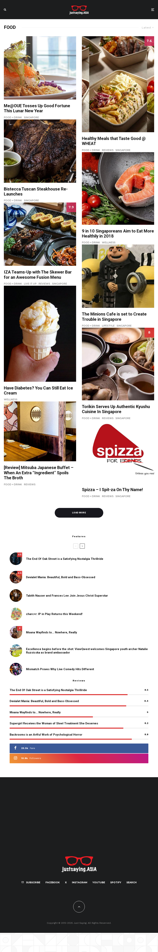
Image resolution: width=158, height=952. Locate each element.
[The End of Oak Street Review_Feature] (16, 558)
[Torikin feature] (118, 364)
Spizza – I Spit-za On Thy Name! (112, 489)
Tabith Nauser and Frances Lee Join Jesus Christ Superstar (67, 595)
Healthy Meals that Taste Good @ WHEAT (114, 141)
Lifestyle (108, 325)
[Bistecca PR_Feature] (40, 151)
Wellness (10, 399)
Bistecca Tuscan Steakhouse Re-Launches (36, 191)
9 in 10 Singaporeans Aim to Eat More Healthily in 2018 (118, 233)
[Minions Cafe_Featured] (118, 276)
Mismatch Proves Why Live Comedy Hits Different (60, 669)
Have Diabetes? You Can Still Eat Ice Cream (38, 390)
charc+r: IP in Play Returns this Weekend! (54, 614)
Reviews (44, 283)
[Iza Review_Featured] (40, 234)
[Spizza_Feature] (118, 452)
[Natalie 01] (16, 650)
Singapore (31, 117)
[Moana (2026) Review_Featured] (16, 632)
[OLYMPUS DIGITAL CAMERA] (40, 67)
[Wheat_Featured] (118, 84)
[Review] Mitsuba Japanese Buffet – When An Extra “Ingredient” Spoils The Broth (38, 472)
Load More (79, 512)
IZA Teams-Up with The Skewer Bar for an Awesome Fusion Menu (38, 275)
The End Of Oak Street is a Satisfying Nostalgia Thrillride (64, 559)
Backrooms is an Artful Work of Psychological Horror (46, 734)
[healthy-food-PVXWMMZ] (118, 188)
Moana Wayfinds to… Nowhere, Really (51, 632)
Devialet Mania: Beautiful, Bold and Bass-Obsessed (60, 577)
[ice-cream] (40, 334)
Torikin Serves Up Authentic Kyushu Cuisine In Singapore (116, 409)
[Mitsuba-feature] (40, 431)
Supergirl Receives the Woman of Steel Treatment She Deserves (54, 723)
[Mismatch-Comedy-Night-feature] (16, 669)
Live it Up (30, 283)
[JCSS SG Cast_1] (16, 595)
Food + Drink (13, 117)
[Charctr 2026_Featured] (16, 614)
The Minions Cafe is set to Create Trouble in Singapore (114, 317)
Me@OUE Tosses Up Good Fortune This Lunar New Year (37, 108)
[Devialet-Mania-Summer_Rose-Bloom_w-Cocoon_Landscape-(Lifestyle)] (16, 577)
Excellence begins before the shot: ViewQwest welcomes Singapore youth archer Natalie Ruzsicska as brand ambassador (87, 650)
